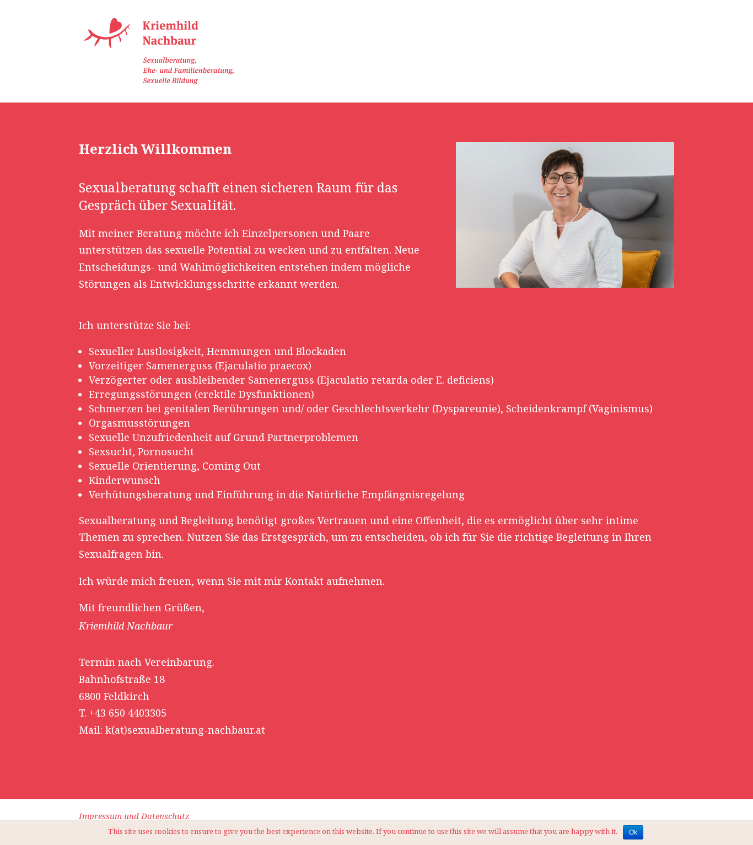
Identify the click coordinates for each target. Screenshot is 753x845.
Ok (633, 832)
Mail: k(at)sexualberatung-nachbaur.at (172, 729)
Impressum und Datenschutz (134, 815)
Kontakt (658, 51)
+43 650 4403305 (127, 712)
